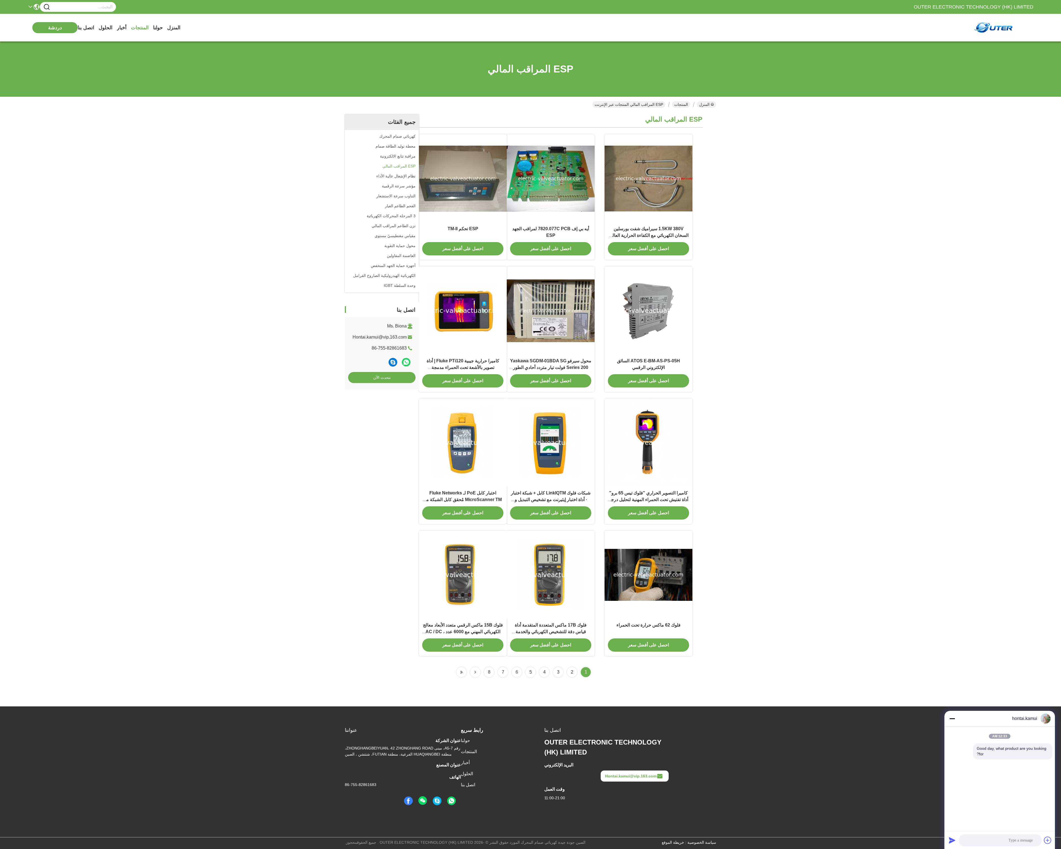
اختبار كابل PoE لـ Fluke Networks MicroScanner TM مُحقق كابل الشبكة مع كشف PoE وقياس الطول (463, 500)
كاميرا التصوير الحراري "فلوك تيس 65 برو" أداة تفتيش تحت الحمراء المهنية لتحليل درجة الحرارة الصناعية (648, 500)
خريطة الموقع (673, 842)
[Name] (46, 7)
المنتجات (140, 27)
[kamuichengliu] (393, 362)
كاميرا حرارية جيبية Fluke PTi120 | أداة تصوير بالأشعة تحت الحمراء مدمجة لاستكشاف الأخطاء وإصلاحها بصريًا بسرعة (463, 367)
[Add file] (1048, 840)
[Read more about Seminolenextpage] (475, 672)
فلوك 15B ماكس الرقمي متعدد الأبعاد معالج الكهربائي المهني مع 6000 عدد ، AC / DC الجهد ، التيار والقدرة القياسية (463, 632)
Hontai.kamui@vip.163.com (380, 337)
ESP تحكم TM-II (463, 228)
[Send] (952, 840)
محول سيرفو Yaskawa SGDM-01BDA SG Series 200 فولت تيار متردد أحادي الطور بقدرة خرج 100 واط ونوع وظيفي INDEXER (550, 367)
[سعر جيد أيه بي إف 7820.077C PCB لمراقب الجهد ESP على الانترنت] (551, 178)
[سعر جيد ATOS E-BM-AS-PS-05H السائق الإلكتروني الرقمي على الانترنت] (648, 310)
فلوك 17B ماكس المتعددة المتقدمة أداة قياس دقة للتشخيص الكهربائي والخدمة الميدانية (551, 632)
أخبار (122, 27)
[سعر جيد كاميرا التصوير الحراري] (648, 442)
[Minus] (952, 718)
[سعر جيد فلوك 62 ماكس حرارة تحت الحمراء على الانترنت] (648, 575)
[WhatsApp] (406, 362)
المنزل (173, 27)
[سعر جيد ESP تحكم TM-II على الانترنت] (463, 178)
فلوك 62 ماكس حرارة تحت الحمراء (648, 625)
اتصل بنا (86, 27)
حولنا (158, 27)
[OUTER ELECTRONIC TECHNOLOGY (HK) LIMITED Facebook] (408, 801)
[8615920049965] (451, 801)
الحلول (105, 27)
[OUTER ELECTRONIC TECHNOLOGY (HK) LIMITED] (1003, 27)
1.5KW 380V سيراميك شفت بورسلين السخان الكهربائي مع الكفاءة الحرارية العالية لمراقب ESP (649, 235)
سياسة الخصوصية (701, 842)
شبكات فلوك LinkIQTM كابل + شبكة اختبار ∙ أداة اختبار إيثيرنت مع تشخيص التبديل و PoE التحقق (550, 500)
